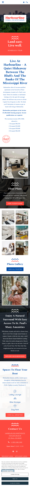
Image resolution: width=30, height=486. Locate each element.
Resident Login (7, 456)
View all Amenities (15, 415)
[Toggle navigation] (3, 2)
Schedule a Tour (15, 50)
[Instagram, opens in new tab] (16, 451)
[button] (24, 2)
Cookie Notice (8, 471)
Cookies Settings (15, 474)
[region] (15, 471)
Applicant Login (21, 456)
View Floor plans (15, 203)
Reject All (15, 478)
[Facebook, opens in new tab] (13, 451)
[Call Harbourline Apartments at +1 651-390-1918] (27, 2)
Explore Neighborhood (15, 356)
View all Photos (15, 269)
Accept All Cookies (15, 483)
